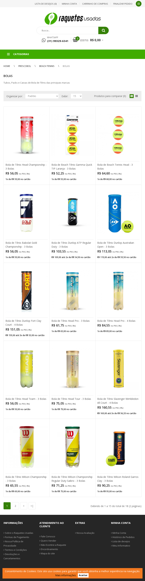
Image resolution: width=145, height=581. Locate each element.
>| (32, 506)
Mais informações (65, 575)
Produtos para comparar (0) (110, 96)
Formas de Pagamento (16, 537)
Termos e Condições (15, 549)
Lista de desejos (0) (46, 3)
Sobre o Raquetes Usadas (18, 532)
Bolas (66, 66)
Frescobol (24, 66)
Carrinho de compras (95, 3)
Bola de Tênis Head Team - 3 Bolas (25, 398)
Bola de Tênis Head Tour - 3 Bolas (71, 398)
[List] (136, 96)
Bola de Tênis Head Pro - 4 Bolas (116, 320)
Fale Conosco (47, 536)
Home (7, 66)
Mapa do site (47, 553)
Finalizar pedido (122, 3)
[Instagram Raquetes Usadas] (138, 4)
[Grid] (132, 96)
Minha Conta (119, 532)
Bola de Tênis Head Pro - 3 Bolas (70, 320)
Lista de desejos (121, 541)
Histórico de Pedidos (123, 537)
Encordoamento (49, 549)
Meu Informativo (121, 545)
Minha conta (69, 3)
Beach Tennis (46, 66)
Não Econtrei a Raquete (53, 544)
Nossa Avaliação (85, 532)
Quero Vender (48, 540)
